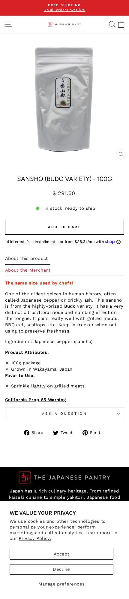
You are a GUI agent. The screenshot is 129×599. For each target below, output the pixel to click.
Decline (61, 569)
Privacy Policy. (35, 538)
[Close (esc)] (121, 154)
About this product (26, 258)
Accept (61, 554)
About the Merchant (28, 270)
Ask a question (64, 413)
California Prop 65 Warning (35, 399)
